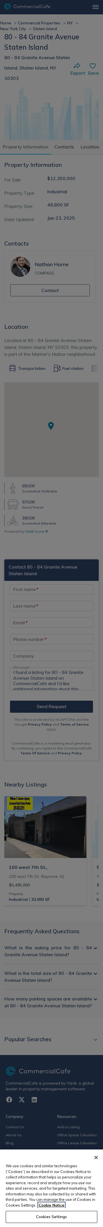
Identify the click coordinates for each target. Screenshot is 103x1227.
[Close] (96, 1157)
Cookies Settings (51, 1216)
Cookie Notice (51, 1205)
